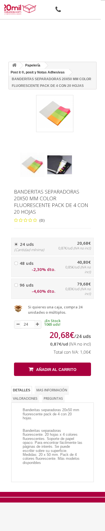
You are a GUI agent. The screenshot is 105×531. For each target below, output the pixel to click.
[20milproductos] (19, 9)
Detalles (21, 390)
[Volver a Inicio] (14, 65)
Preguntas (53, 398)
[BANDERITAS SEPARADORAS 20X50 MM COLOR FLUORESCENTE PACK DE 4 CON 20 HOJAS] (32, 164)
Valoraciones (25, 398)
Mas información (51, 390)
